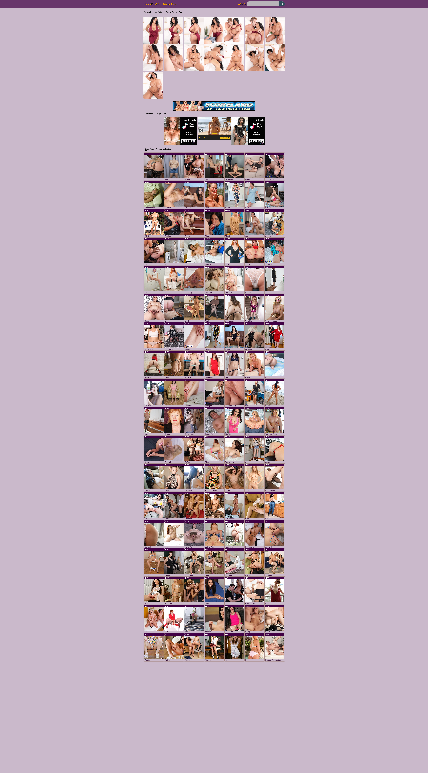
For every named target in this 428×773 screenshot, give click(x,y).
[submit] (282, 3)
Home (243, 4)
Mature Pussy (160, 4)
